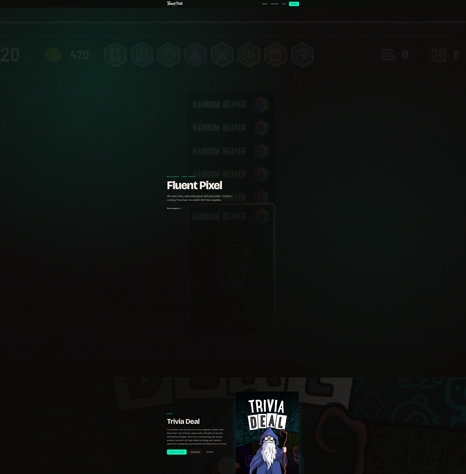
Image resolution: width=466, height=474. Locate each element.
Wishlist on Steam (176, 452)
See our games (174, 208)
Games (264, 4)
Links (284, 4)
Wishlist (294, 4)
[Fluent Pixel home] (175, 3)
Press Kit (274, 4)
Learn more (195, 452)
